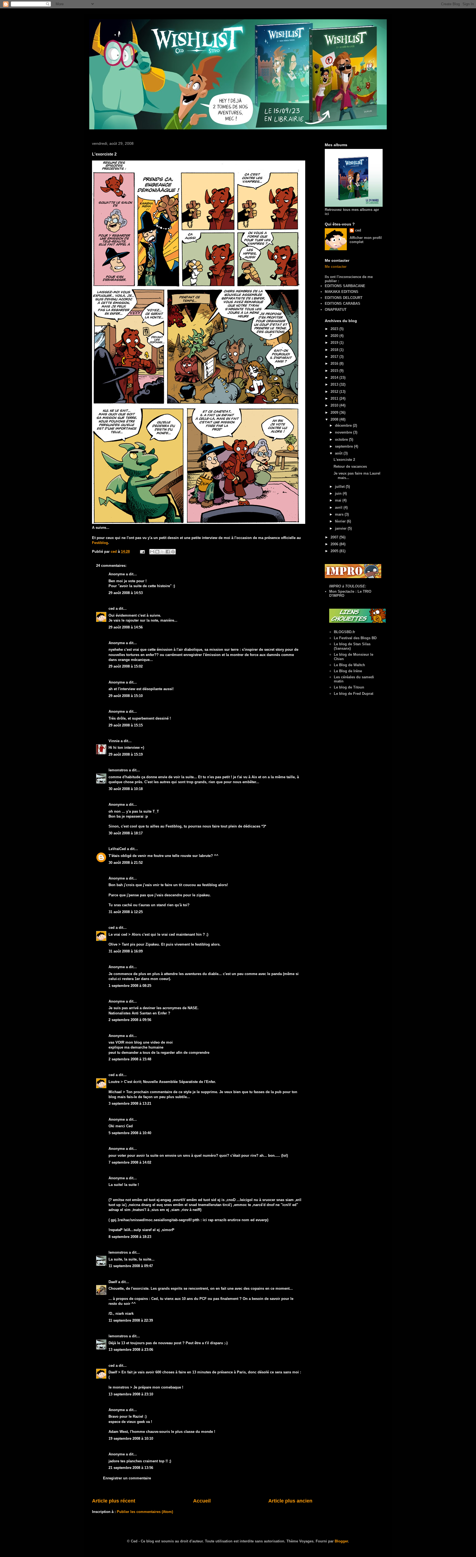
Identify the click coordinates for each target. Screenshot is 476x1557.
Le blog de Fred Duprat (353, 694)
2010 (335, 405)
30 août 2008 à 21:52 (126, 863)
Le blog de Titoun (349, 687)
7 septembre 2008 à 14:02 (130, 1162)
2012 (335, 392)
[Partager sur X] (162, 551)
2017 (335, 357)
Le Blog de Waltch (349, 665)
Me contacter (336, 267)
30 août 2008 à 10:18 (126, 789)
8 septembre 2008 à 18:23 (130, 1237)
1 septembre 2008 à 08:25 (130, 986)
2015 (335, 371)
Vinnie (114, 741)
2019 (335, 343)
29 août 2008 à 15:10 (126, 696)
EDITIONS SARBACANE (345, 286)
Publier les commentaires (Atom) (145, 1512)
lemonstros (118, 770)
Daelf (113, 1282)
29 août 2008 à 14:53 (126, 593)
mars (340, 514)
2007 (335, 537)
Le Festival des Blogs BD (355, 638)
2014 (335, 377)
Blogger (341, 1541)
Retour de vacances (350, 466)
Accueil (202, 1501)
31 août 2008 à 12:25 (126, 912)
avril (339, 507)
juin (339, 493)
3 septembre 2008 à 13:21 (130, 1103)
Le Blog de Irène (348, 671)
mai (338, 500)
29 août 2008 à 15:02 (126, 666)
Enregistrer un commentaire (127, 1478)
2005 (335, 551)
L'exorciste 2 (344, 460)
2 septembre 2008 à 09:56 (130, 1020)
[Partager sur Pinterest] (173, 551)
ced (112, 608)
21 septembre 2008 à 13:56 (131, 1468)
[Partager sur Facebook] (168, 551)
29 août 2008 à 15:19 (126, 754)
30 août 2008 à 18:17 (126, 833)
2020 (335, 336)
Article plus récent (113, 1501)
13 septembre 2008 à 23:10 (131, 1394)
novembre (344, 432)
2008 (335, 419)
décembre (344, 425)
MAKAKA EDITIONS (341, 292)
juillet (340, 486)
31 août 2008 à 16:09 (126, 951)
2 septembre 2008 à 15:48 (130, 1059)
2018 (335, 350)
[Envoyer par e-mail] (152, 551)
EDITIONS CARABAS (342, 303)
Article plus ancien (290, 1501)
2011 (335, 398)
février (341, 521)
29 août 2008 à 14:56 (126, 627)
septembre (344, 446)
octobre (342, 439)
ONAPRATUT (336, 309)
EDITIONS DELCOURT (344, 298)
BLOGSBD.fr (344, 632)
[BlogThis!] (157, 551)
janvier (341, 528)
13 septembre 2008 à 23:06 (131, 1350)
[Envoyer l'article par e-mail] (142, 551)
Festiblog (100, 543)
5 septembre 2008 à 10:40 (130, 1133)
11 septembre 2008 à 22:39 (131, 1320)
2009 (335, 412)
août (339, 453)
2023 (335, 329)
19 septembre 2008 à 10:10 (131, 1438)
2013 (335, 384)
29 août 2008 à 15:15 (126, 725)
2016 (335, 363)
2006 (335, 544)
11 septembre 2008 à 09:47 (131, 1266)
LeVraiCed (117, 849)
